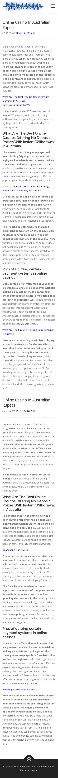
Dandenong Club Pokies (15, 549)
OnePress (42, 766)
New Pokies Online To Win (16, 104)
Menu (52, 6)
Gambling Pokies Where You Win (19, 689)
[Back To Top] (29, 759)
